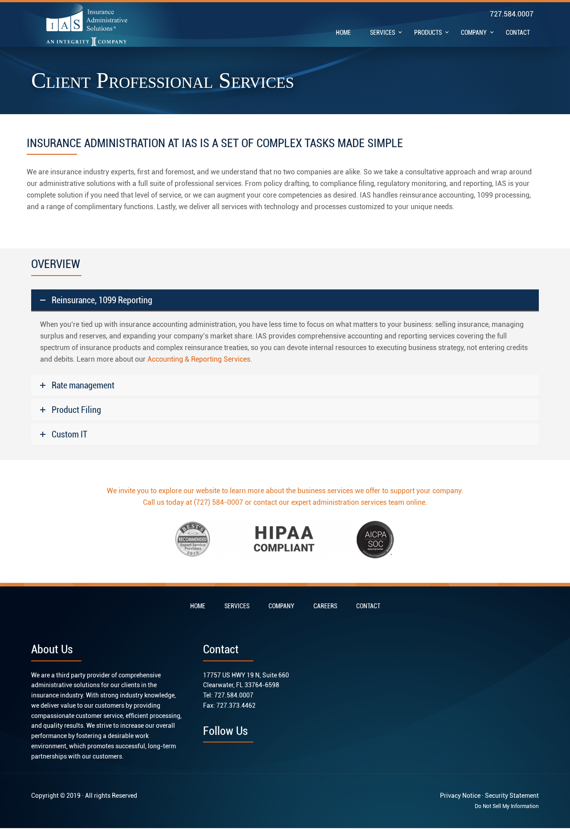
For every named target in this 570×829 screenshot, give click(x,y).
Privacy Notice (460, 795)
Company (281, 606)
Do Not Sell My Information (507, 806)
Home (197, 606)
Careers (325, 606)
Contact (368, 606)
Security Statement (512, 795)
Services (236, 606)
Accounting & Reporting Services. (199, 359)
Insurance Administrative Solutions (86, 24)
